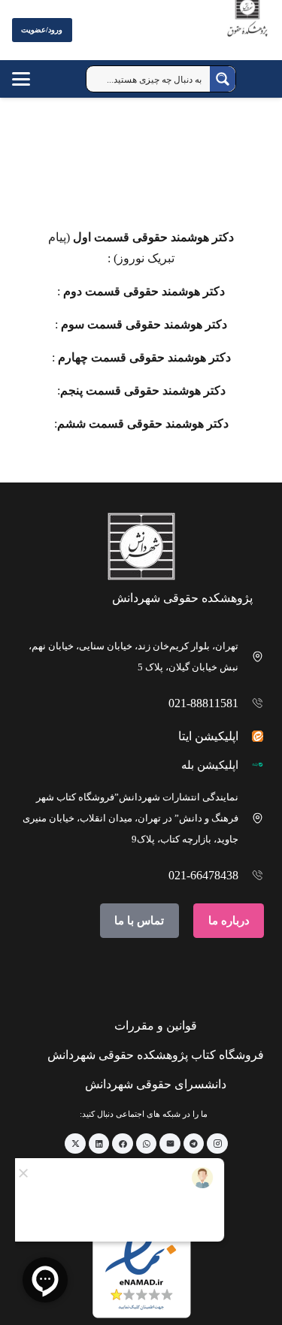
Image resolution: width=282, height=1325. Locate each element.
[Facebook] (122, 1143)
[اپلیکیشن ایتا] (251, 736)
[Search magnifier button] (222, 79)
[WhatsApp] (146, 1143)
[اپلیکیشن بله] (251, 764)
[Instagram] (217, 1143)
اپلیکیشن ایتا (208, 736)
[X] (75, 1143)
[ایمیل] (169, 1143)
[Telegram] (194, 1143)
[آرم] (247, 33)
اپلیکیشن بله (209, 765)
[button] (35, 79)
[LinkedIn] (99, 1143)
